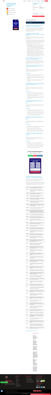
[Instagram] (37, 391)
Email (35, 155)
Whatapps (30, 155)
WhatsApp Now (4, 382)
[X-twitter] (39, 391)
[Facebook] (34, 391)
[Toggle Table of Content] (43, 22)
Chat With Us (40, 155)
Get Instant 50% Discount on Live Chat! (36, 394)
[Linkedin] (35, 391)
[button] (25, 1)
